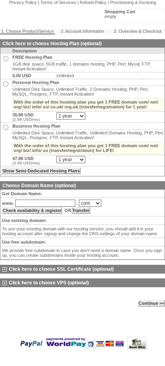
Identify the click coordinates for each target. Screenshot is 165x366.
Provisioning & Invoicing (133, 2)
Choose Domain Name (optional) (39, 185)
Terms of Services (58, 2)
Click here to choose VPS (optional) (49, 283)
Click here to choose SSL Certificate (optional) (61, 269)
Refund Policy (93, 2)
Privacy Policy (23, 2)
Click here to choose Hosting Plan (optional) (52, 43)
